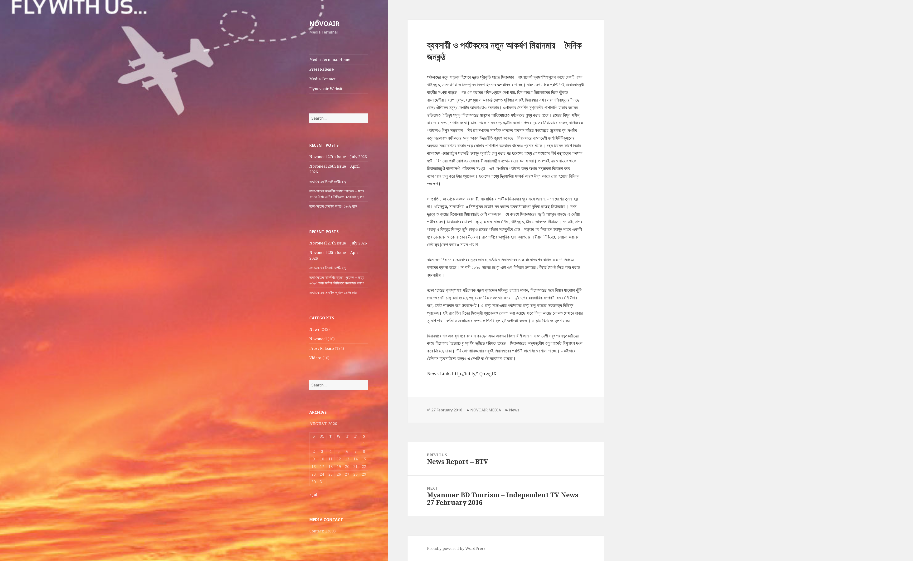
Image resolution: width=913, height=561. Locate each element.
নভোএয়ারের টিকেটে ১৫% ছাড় (327, 181)
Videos (315, 358)
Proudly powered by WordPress (456, 548)
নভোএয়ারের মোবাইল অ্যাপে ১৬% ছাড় (333, 206)
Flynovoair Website (327, 88)
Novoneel (318, 338)
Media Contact (322, 79)
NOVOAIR (324, 23)
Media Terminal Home (329, 59)
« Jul (313, 494)
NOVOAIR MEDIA (485, 410)
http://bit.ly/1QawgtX (474, 374)
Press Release (321, 69)
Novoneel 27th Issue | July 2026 (338, 156)
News (314, 329)
